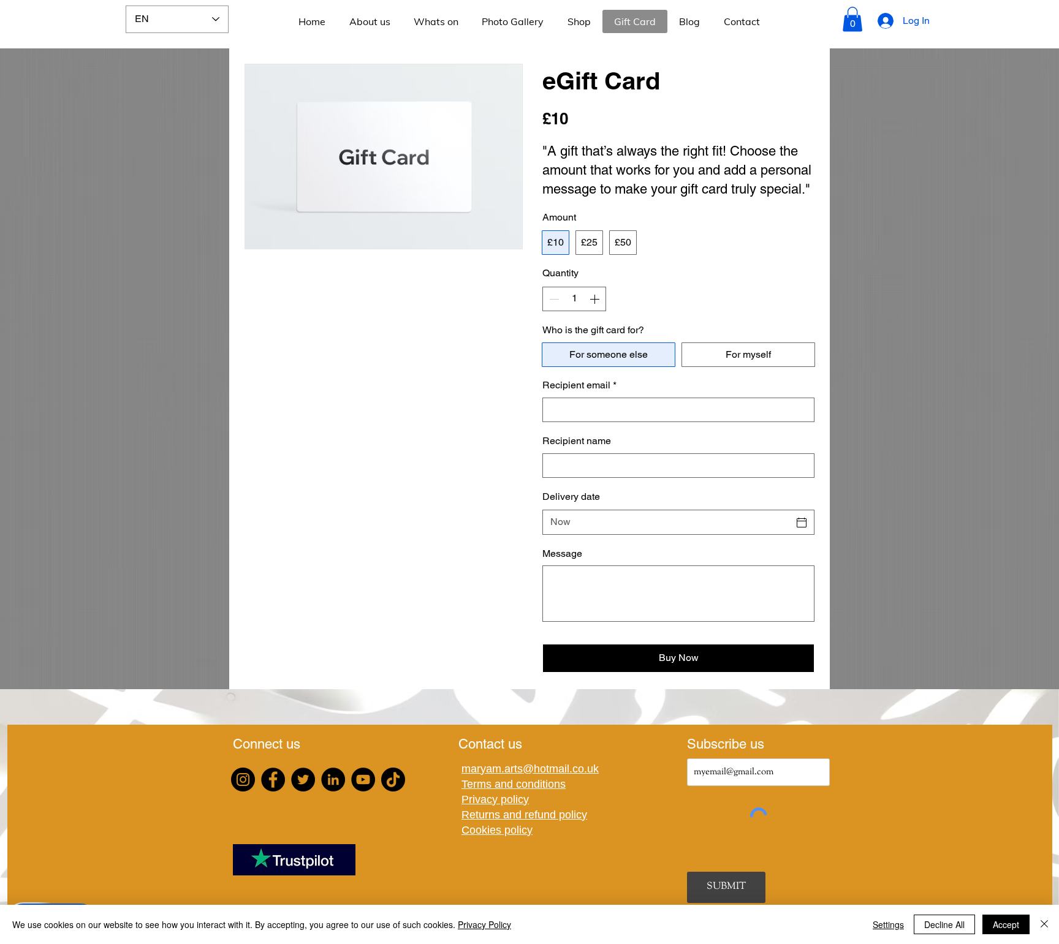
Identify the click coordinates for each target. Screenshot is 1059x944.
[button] (852, 19)
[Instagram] (243, 779)
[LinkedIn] (333, 779)
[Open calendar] (801, 522)
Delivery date (571, 496)
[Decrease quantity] (552, 299)
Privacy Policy (484, 924)
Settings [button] (888, 924)
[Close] (1044, 924)
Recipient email (579, 385)
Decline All (944, 924)
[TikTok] (393, 779)
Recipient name (576, 441)
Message (562, 553)
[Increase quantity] (595, 299)
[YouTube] (363, 779)
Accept (1006, 924)
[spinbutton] (574, 299)
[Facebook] (273, 779)
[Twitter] (303, 779)
